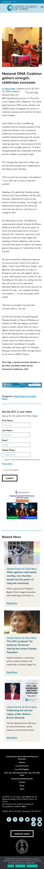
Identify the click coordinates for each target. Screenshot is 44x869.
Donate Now (22, 833)
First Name (8, 420)
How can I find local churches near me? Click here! (22, 773)
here (24, 806)
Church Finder (6, 2)
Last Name (8, 430)
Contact (22, 782)
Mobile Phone (8, 450)
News (22, 785)
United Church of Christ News (19, 397)
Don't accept (20, 866)
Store (22, 789)
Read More (12, 602)
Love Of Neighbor (22, 769)
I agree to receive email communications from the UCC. (22, 459)
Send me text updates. (11, 470)
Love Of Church (22, 766)
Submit (10, 478)
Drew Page (10, 88)
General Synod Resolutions (22, 778)
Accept (10, 866)
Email (5, 440)
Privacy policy (32, 866)
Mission (22, 762)
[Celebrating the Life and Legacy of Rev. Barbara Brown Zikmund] (22, 691)
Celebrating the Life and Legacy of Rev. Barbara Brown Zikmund (19, 713)
